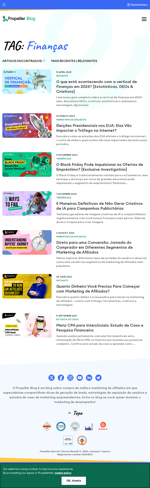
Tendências (63, 158)
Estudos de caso (67, 319)
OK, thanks (73, 480)
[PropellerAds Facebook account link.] (61, 378)
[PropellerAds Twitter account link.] (51, 378)
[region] (75, 475)
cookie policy (62, 472)
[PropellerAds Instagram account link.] (70, 378)
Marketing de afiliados (71, 119)
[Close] (143, 469)
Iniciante (62, 75)
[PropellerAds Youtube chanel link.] (80, 378)
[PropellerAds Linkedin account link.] (89, 378)
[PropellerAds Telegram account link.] (98, 378)
